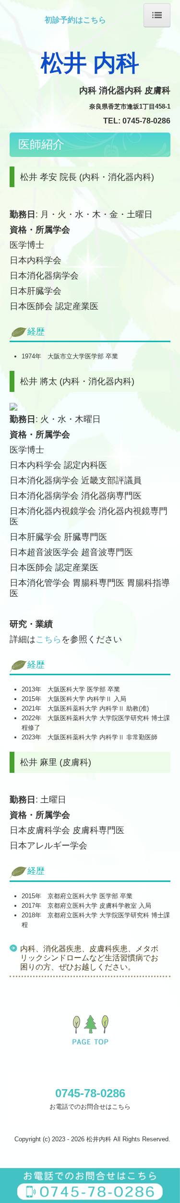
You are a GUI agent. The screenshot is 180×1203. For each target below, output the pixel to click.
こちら (48, 639)
